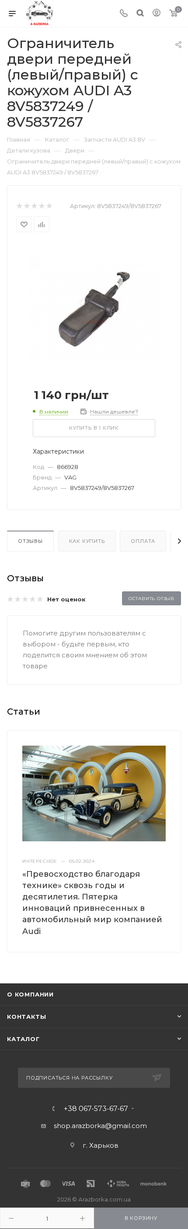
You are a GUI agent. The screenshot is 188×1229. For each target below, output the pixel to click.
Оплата (143, 541)
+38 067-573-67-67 (96, 1108)
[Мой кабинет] (156, 14)
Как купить (87, 541)
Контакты (26, 1016)
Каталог (23, 1038)
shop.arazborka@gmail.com (100, 1125)
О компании (30, 994)
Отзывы (30, 541)
